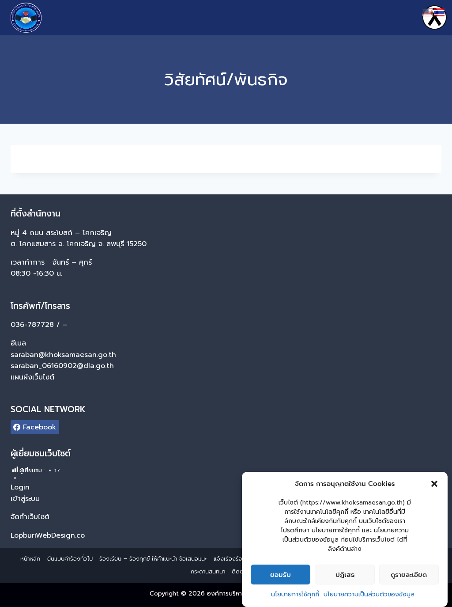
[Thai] (439, 12)
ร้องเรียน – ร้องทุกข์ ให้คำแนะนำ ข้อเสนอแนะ (153, 558)
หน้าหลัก (30, 558)
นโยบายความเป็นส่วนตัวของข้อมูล (369, 594)
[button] (434, 483)
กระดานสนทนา (208, 571)
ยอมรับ (280, 575)
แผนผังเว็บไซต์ (34, 377)
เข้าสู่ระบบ (25, 498)
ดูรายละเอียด (409, 575)
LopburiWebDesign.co (48, 535)
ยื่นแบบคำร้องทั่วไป (70, 558)
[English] (428, 12)
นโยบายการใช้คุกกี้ (295, 594)
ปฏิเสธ (344, 575)
